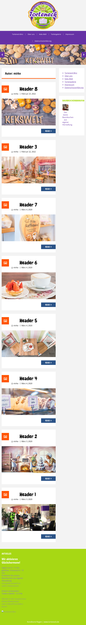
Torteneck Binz (17, 34)
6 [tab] (46, 61)
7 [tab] (48, 61)
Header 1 (28, 494)
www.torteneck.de (51, 622)
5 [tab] (44, 61)
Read (47, 130)
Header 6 (28, 263)
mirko (15, 94)
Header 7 (28, 205)
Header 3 (28, 147)
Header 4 (28, 378)
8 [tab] (50, 61)
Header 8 (29, 89)
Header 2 (28, 436)
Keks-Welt (42, 34)
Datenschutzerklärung (43, 41)
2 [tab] (37, 61)
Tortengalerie (56, 34)
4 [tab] (41, 61)
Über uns (31, 34)
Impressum (70, 34)
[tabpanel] (43, 55)
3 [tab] (39, 61)
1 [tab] (35, 61)
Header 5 (28, 320)
